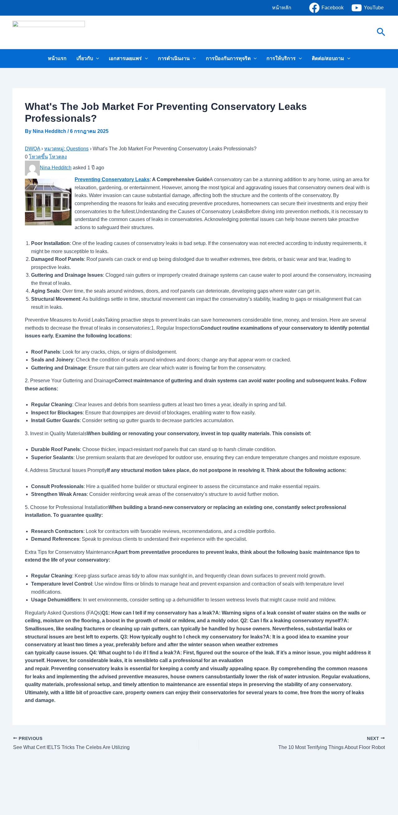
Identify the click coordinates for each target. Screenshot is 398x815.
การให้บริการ (281, 58)
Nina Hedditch (56, 167)
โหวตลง (58, 156)
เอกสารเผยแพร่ (125, 58)
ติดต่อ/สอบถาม (328, 58)
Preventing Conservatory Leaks (112, 179)
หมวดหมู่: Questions (66, 148)
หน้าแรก (57, 58)
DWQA (32, 148)
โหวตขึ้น (38, 156)
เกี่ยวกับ (84, 58)
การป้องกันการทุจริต (228, 58)
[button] (282, 8)
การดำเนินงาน (174, 58)
